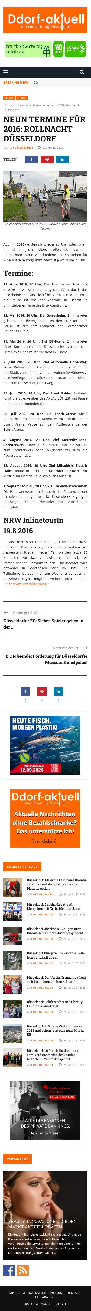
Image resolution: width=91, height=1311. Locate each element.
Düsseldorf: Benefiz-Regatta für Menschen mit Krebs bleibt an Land (54, 906)
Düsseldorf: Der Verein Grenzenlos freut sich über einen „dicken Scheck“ (56, 979)
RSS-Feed (31, 1304)
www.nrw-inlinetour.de (31, 583)
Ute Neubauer (21, 148)
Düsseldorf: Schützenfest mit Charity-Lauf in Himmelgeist (55, 1004)
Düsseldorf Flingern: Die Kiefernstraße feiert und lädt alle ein (56, 955)
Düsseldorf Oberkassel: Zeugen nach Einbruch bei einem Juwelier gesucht (55, 930)
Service (9, 98)
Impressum (17, 1293)
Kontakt (73, 1293)
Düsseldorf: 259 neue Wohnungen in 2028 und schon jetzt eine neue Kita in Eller (55, 1030)
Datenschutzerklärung (46, 1293)
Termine (22, 98)
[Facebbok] (9, 1270)
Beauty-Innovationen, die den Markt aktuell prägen (42, 1224)
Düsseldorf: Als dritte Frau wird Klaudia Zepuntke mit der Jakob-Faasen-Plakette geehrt (57, 884)
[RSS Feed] (23, 1270)
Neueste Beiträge (22, 866)
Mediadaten (44, 1297)
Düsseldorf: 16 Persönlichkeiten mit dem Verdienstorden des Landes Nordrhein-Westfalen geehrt (53, 1054)
